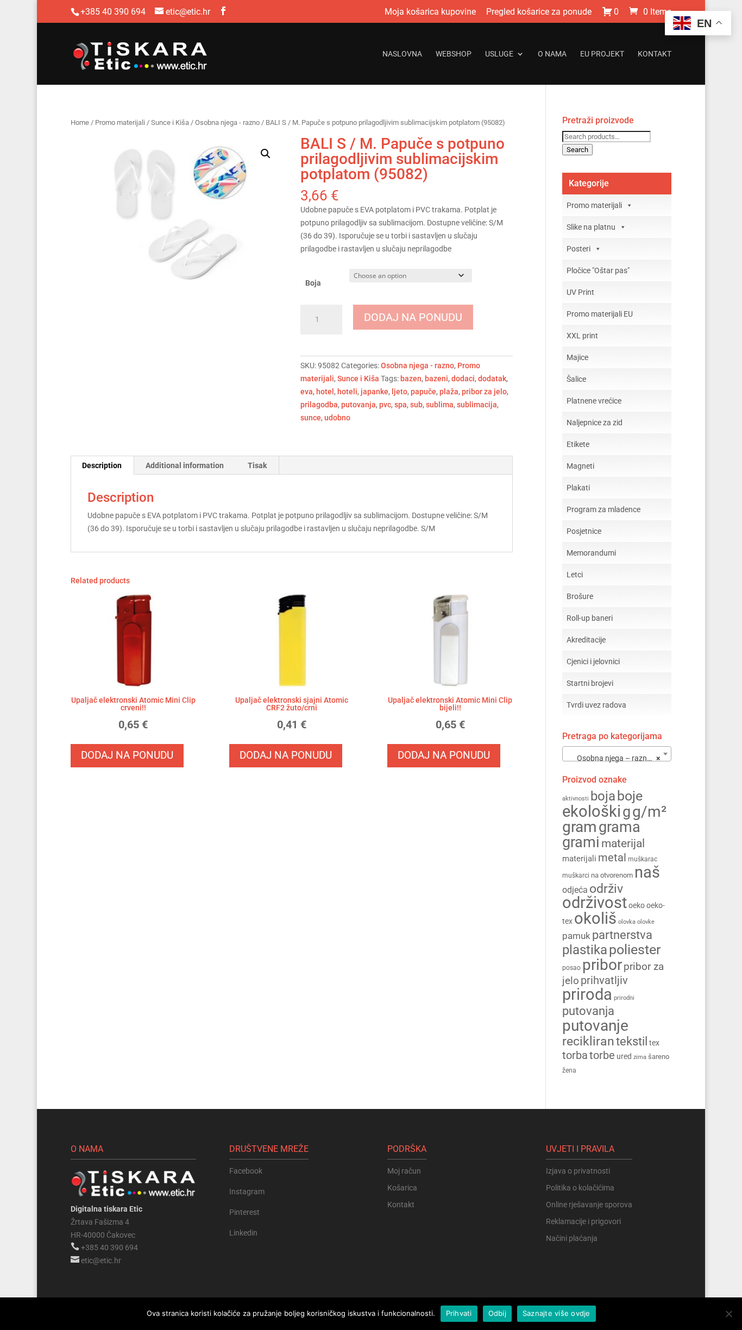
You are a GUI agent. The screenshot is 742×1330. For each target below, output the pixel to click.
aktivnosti (575, 798)
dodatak (492, 378)
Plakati (578, 487)
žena (569, 1070)
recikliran (588, 1041)
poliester (635, 949)
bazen (411, 378)
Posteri (578, 248)
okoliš (595, 918)
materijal (623, 843)
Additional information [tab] (185, 465)
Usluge (499, 54)
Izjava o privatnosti (578, 1171)
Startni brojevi (590, 683)
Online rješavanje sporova (589, 1204)
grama (619, 827)
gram (579, 827)
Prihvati (459, 1313)
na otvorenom (612, 875)
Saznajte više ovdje (556, 1313)
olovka (627, 921)
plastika (584, 949)
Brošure (580, 596)
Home (80, 122)
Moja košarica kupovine (430, 12)
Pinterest (244, 1212)
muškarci (575, 875)
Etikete (578, 444)
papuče (423, 391)
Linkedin (243, 1232)
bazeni (436, 378)
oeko (636, 905)
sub (416, 404)
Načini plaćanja (572, 1238)
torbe (602, 1055)
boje (630, 796)
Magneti (580, 466)
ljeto (399, 391)
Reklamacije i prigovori (583, 1221)
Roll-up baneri (590, 618)
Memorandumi (591, 553)
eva (306, 391)
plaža (448, 391)
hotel (325, 391)
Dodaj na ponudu (413, 317)
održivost (594, 902)
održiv (606, 888)
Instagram (247, 1191)
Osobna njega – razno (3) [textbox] (615, 758)
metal (612, 858)
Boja (313, 283)
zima (639, 1057)
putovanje (595, 1026)
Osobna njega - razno (227, 122)
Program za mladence (603, 509)
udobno (337, 417)
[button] (265, 153)
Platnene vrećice (594, 400)
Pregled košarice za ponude (539, 12)
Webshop (453, 54)
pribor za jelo (484, 391)
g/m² (649, 812)
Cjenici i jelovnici (593, 661)
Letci (575, 574)
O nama (552, 54)
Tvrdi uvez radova (596, 705)
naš (647, 872)
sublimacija (477, 404)
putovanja (358, 404)
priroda (587, 994)
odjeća (575, 890)
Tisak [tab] (257, 465)
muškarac (642, 859)
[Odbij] (728, 1313)
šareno (658, 1056)
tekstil (631, 1041)
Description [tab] (102, 465)
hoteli (347, 391)
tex (654, 1042)
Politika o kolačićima (580, 1187)
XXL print (582, 335)
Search (577, 150)
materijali (579, 858)
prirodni (624, 997)
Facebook (245, 1171)
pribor (602, 965)
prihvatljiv (604, 980)
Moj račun (404, 1171)
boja (602, 796)
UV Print (580, 292)
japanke (374, 391)
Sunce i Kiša (170, 122)
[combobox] (616, 753)
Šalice (576, 379)
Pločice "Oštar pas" (598, 270)
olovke (646, 921)
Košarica (402, 1187)
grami (581, 842)
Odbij (497, 1313)
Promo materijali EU (600, 314)
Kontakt (654, 54)
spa (400, 404)
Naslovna (402, 54)
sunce (310, 417)
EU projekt (602, 54)
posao (571, 968)
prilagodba (319, 404)
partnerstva (622, 935)
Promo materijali (120, 122)
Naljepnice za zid (594, 422)
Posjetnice (584, 531)
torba (575, 1055)
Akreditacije (586, 639)
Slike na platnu (591, 227)
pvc (385, 404)
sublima (440, 404)
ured (624, 1056)
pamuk (576, 935)
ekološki (591, 811)
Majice (577, 357)
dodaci (463, 378)
